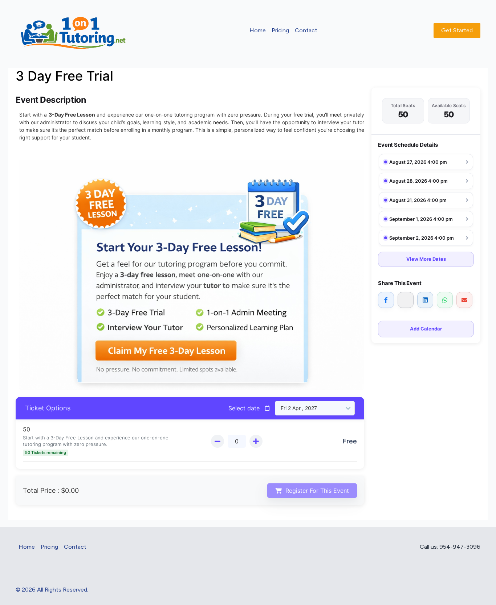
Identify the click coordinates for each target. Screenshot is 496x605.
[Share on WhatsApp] (445, 300)
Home (257, 30)
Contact (306, 30)
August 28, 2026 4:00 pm (418, 181)
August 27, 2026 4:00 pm (418, 162)
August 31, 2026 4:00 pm (418, 200)
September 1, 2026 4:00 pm (421, 219)
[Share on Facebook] (386, 300)
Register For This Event (317, 490)
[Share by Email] (464, 300)
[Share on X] (406, 300)
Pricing (280, 30)
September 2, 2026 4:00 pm (421, 238)
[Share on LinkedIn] (425, 300)
